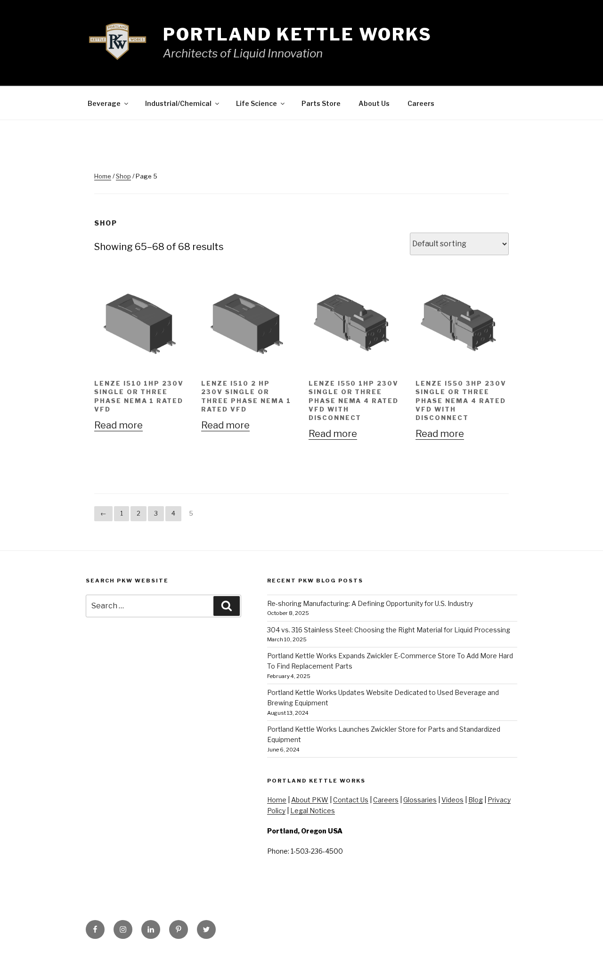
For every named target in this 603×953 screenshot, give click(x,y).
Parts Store (321, 103)
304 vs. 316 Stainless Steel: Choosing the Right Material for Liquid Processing (388, 630)
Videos (452, 800)
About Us (374, 103)
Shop (123, 176)
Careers (420, 103)
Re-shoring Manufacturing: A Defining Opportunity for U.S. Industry (370, 603)
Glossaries (420, 800)
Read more (118, 425)
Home (102, 176)
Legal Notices (312, 811)
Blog (475, 800)
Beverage (104, 103)
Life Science (256, 103)
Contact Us (350, 800)
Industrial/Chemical (178, 103)
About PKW (309, 800)
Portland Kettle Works (297, 34)
